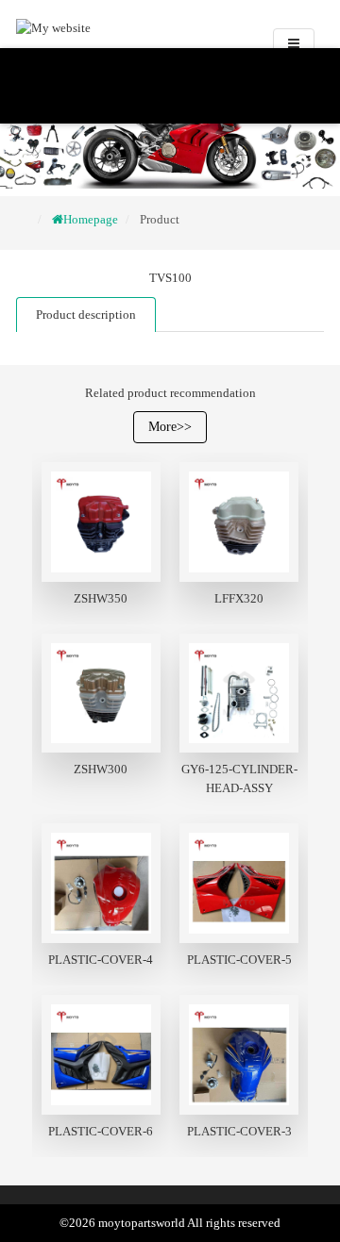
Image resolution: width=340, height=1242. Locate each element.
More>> (170, 427)
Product (159, 219)
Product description (86, 314)
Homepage (90, 219)
